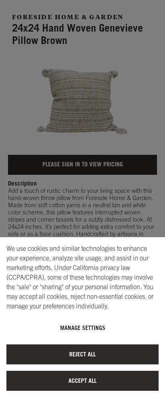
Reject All (82, 354)
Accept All (82, 380)
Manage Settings (82, 327)
